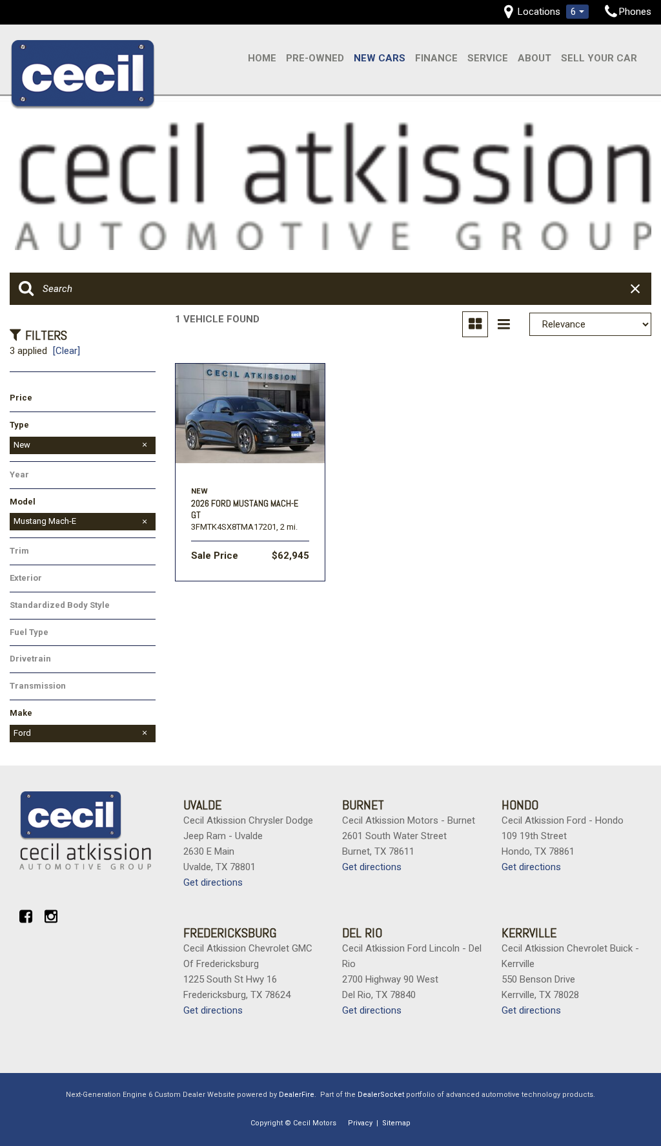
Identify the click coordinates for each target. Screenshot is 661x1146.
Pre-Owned (315, 58)
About (534, 58)
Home (262, 58)
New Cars (379, 58)
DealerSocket (381, 1094)
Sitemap (396, 1123)
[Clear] (66, 351)
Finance (436, 58)
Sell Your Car (599, 58)
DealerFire (296, 1094)
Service (487, 58)
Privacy (360, 1123)
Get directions (213, 882)
